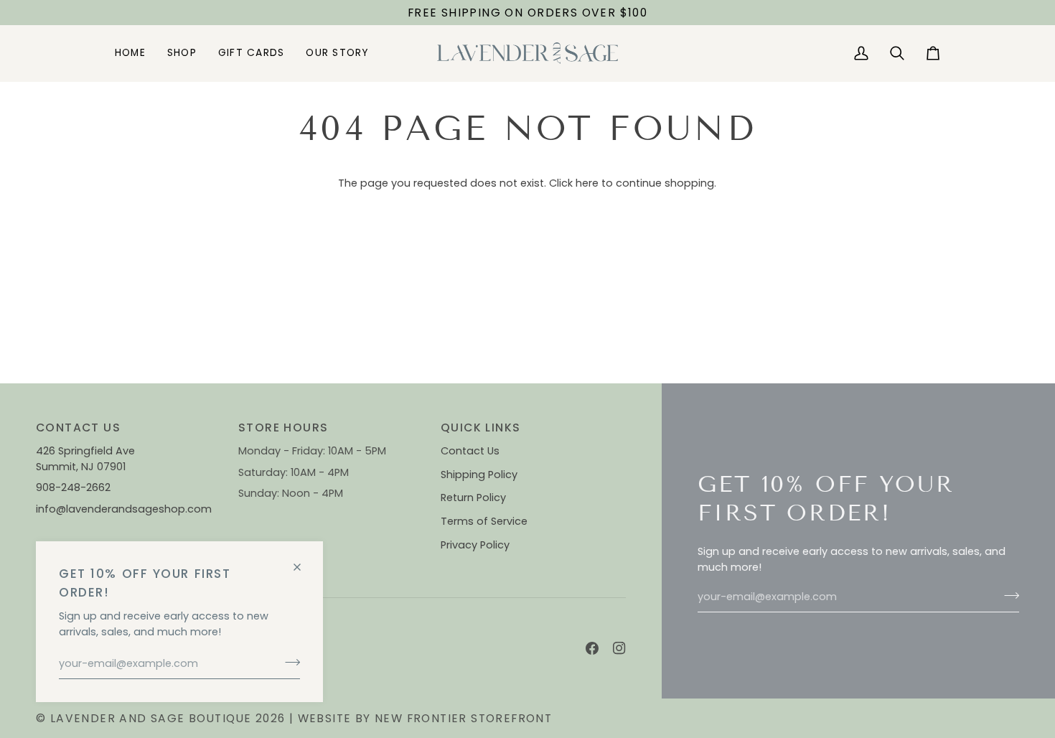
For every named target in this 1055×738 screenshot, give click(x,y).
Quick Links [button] (480, 427)
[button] (181, 53)
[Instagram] (619, 648)
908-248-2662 (74, 487)
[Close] (303, 561)
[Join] (288, 661)
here (587, 183)
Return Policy (473, 497)
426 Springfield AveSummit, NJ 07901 (85, 459)
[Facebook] (592, 648)
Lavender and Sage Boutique (151, 718)
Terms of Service (484, 521)
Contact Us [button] (78, 427)
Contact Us (470, 451)
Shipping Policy (479, 474)
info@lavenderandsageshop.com (124, 509)
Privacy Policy (475, 545)
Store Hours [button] (283, 427)
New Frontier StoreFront (463, 718)
